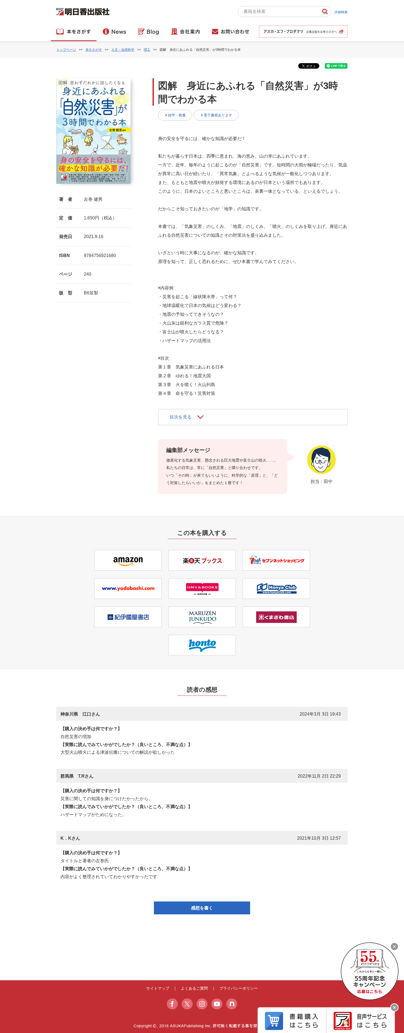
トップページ (66, 50)
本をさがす (93, 50)
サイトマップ (157, 988)
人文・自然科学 (122, 50)
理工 (147, 50)
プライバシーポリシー (238, 988)
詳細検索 (341, 12)
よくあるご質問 (194, 988)
